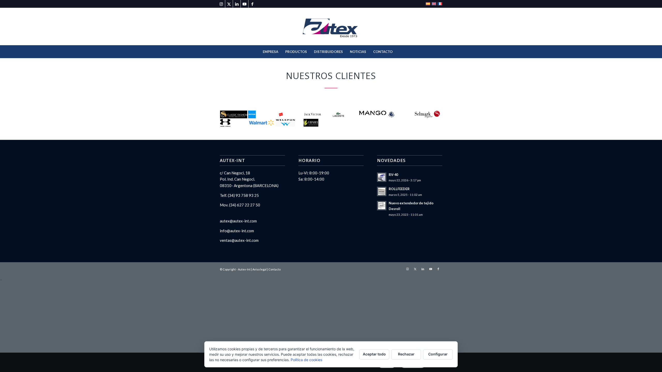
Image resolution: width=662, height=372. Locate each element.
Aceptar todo (374, 354)
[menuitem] (270, 51)
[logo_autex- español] (331, 26)
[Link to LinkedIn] (236, 4)
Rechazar (406, 354)
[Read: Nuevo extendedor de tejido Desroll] (381, 205)
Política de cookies (306, 360)
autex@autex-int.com (238, 221)
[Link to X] (229, 4)
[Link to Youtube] (244, 4)
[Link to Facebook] (252, 4)
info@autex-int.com (237, 230)
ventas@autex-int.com (239, 240)
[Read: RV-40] (381, 177)
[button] (1, 280)
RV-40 (393, 175)
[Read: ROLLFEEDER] (381, 191)
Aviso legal (259, 269)
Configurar (438, 354)
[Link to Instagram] (221, 4)
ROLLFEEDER (399, 189)
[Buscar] (399, 51)
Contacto (274, 269)
